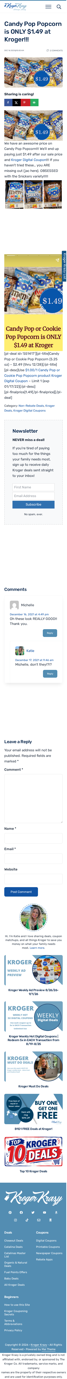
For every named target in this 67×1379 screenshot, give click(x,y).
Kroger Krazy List (63, 266)
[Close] (58, 664)
